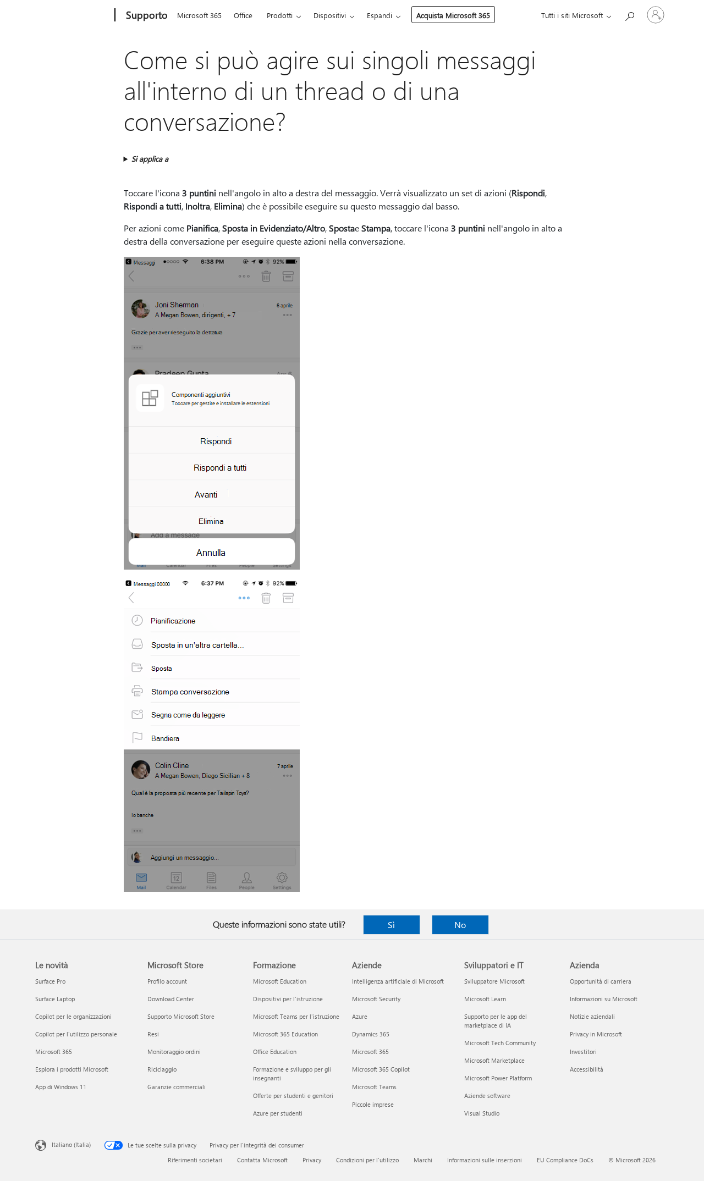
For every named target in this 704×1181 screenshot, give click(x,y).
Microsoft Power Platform (498, 1078)
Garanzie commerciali (176, 1087)
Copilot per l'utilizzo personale (76, 1034)
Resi (153, 1034)
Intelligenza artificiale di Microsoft (398, 981)
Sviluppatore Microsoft (494, 981)
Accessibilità (586, 1069)
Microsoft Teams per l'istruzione (296, 1016)
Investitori (583, 1051)
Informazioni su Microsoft (603, 999)
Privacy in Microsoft (596, 1034)
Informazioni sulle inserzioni (484, 1160)
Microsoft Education (279, 981)
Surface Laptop (55, 999)
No (460, 924)
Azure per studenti (277, 1113)
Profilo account (167, 981)
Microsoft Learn (485, 999)
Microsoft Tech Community (500, 1043)
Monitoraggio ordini (174, 1051)
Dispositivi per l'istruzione (288, 999)
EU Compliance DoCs (565, 1160)
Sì (391, 924)
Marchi (423, 1160)
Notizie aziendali (592, 1016)
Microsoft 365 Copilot (381, 1069)
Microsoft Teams (374, 1087)
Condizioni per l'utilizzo (367, 1160)
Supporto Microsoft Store (181, 1016)
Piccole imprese (373, 1104)
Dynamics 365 (370, 1034)
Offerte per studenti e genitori (293, 1095)
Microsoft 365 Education (285, 1034)
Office (243, 15)
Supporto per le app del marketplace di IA (495, 1020)
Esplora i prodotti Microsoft (71, 1069)
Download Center (170, 999)
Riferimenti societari (195, 1160)
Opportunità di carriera (600, 981)
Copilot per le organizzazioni (73, 1016)
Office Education (274, 1051)
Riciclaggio (162, 1069)
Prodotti (280, 15)
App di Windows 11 (60, 1087)
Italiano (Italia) (71, 1144)
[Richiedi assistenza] (629, 14)
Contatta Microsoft (262, 1160)
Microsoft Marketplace (494, 1060)
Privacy (311, 1160)
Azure (359, 1016)
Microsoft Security (376, 999)
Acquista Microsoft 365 (453, 15)
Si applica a (149, 158)
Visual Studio (481, 1113)
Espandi (379, 15)
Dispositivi (330, 15)
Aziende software (487, 1095)
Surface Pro (50, 981)
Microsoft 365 (199, 15)
